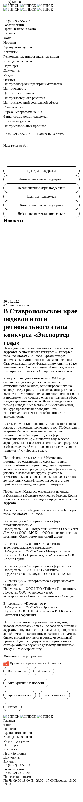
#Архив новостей (16, 305)
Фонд (7, 38)
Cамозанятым (13, 107)
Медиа (8, 75)
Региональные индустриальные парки (31, 56)
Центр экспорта (14, 88)
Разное (12, 707)
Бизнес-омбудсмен (16, 121)
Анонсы (44, 671)
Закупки (9, 761)
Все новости (17, 671)
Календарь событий (17, 61)
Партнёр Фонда (14, 753)
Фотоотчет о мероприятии (22, 656)
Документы (11, 70)
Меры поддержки (16, 741)
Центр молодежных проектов (24, 126)
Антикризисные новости (26, 683)
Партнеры (10, 66)
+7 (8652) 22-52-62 (16, 21)
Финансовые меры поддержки (25, 116)
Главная (9, 33)
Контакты (10, 52)
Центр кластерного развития (24, 98)
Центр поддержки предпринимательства (33, 84)
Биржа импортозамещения (22, 112)
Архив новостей (19, 695)
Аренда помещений (17, 47)
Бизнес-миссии (55, 695)
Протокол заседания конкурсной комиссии (35, 663)
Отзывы (9, 80)
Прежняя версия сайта (19, 29)
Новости (9, 42)
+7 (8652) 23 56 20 (16, 773)
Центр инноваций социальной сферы (30, 102)
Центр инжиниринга (18, 93)
